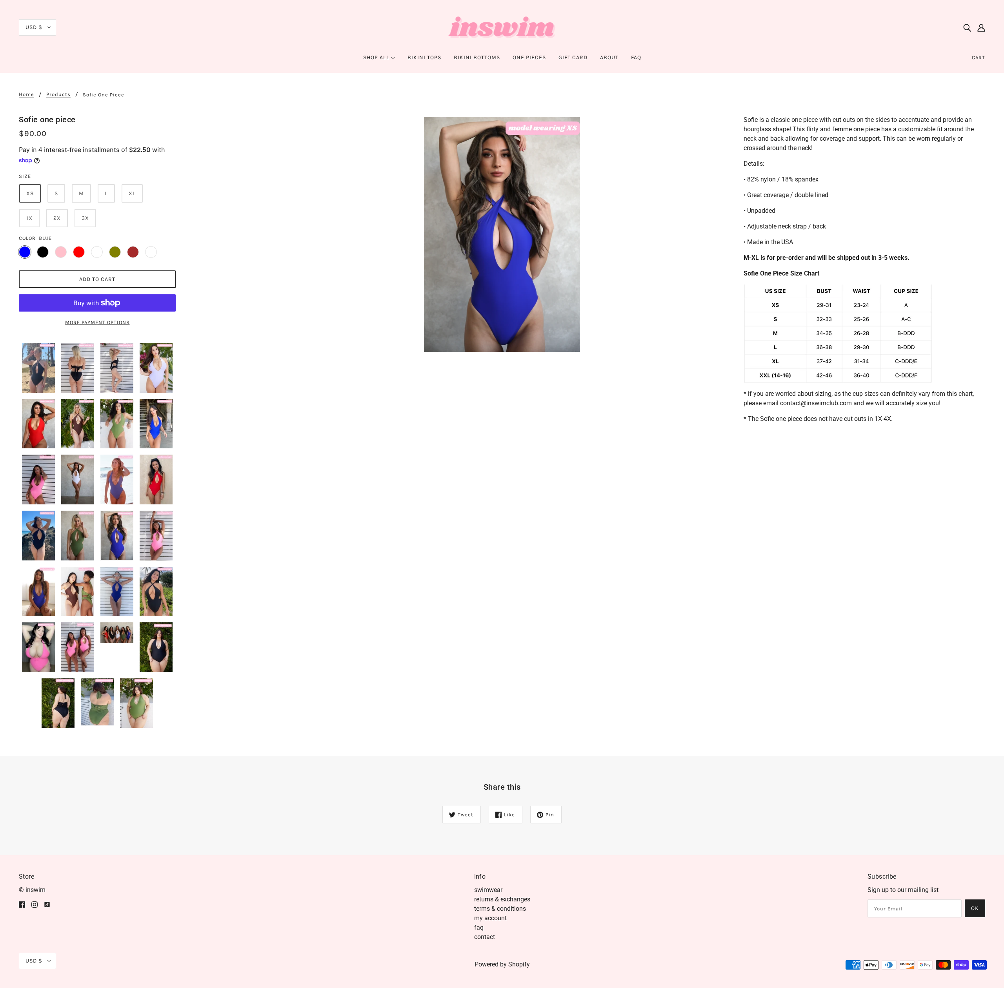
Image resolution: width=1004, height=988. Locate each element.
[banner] (502, 27)
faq (479, 927)
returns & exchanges (502, 899)
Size (25, 176)
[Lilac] (151, 252)
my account (490, 918)
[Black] (43, 252)
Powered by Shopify (502, 964)
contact (484, 937)
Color (27, 238)
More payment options (97, 322)
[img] (967, 27)
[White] (97, 252)
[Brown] (133, 252)
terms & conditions (500, 908)
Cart (978, 57)
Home (26, 94)
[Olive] (115, 252)
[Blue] (25, 252)
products (58, 94)
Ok (975, 908)
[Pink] (61, 252)
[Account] (981, 27)
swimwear (488, 890)
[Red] (79, 252)
